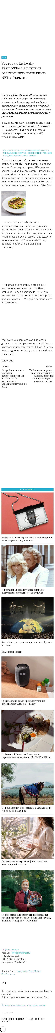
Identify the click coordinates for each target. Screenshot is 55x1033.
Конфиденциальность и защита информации (23, 1005)
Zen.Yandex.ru (8, 974)
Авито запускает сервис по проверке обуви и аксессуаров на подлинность (26, 539)
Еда (4, 57)
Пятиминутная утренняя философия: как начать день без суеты (24, 863)
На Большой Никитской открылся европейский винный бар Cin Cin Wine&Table (26, 756)
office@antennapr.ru (20, 953)
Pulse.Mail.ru (34, 971)
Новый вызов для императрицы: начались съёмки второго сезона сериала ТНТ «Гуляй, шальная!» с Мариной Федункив (26, 917)
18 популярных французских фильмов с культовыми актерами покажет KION (23, 591)
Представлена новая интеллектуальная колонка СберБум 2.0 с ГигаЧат (23, 702)
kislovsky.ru (7, 360)
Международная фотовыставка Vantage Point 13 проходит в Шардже (26, 809)
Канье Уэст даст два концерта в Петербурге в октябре (26, 643)
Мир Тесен (22, 971)
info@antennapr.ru (10, 950)
